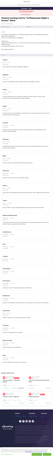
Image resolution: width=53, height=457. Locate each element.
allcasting (3, 4)
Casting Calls (9, 4)
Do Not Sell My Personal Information (39, 451)
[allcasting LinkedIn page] (33, 421)
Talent (23, 416)
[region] (26, 452)
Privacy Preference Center (7, 454)
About (30, 416)
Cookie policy (28, 451)
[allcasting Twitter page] (23, 421)
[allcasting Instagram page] (30, 421)
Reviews (35, 416)
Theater (14, 4)
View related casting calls (26, 14)
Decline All (47, 454)
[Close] (51, 449)
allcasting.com (37, 437)
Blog (42, 416)
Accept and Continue (36, 454)
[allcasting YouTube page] (26, 421)
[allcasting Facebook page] (20, 421)
